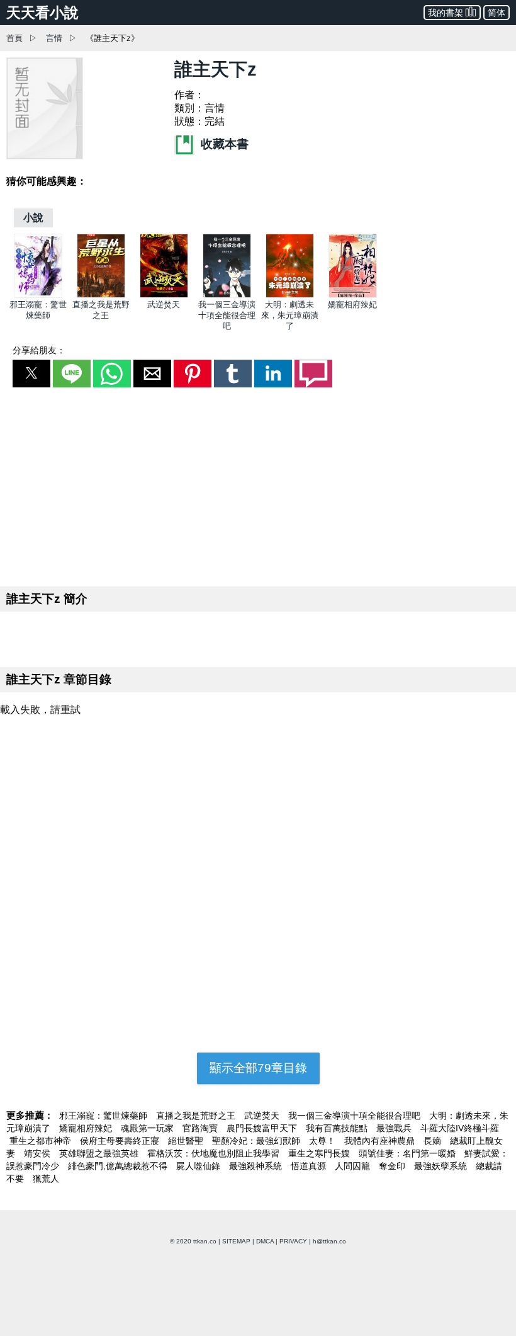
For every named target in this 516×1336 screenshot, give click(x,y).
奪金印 (393, 1166)
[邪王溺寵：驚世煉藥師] (38, 295)
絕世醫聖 (187, 1141)
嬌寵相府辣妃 (352, 304)
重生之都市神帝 (41, 1141)
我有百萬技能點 (338, 1128)
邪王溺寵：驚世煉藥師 (104, 1115)
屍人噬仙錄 (199, 1166)
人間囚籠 (354, 1166)
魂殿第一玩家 (148, 1128)
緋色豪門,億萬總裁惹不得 (119, 1166)
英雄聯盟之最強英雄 (100, 1153)
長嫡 (433, 1141)
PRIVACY (293, 1241)
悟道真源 (309, 1166)
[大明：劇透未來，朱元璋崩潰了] (290, 295)
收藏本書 (223, 144)
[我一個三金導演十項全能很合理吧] (227, 295)
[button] (31, 373)
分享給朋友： (39, 350)
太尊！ (323, 1141)
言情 (54, 38)
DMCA (265, 1241)
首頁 (14, 38)
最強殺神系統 (256, 1166)
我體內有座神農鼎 (380, 1141)
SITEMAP (236, 1241)
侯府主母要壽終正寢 (121, 1141)
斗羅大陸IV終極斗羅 (459, 1128)
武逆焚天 (163, 304)
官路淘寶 (201, 1128)
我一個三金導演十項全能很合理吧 (226, 315)
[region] (258, 484)
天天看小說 (42, 12)
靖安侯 (38, 1153)
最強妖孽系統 (441, 1166)
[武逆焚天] (164, 295)
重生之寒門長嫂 (320, 1153)
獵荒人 (46, 1178)
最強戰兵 (395, 1128)
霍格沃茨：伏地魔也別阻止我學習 (214, 1153)
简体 (496, 13)
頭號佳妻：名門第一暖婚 (408, 1153)
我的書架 (445, 13)
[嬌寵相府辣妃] (352, 295)
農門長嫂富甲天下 (263, 1128)
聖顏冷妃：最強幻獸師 (257, 1141)
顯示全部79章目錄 (258, 1068)
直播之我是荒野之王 (197, 1115)
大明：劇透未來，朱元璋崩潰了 (289, 315)
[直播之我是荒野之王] (101, 295)
